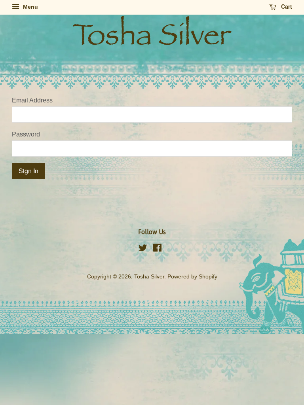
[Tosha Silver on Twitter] (143, 249)
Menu (29, 7)
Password (26, 134)
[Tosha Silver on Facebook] (157, 249)
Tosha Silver (149, 277)
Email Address (32, 100)
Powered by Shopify (192, 277)
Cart (285, 6)
